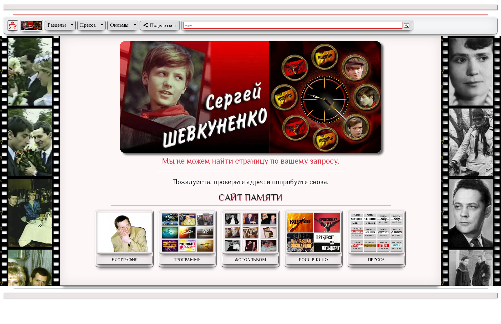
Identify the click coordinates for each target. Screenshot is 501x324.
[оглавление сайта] (31, 25)
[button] (59, 25)
